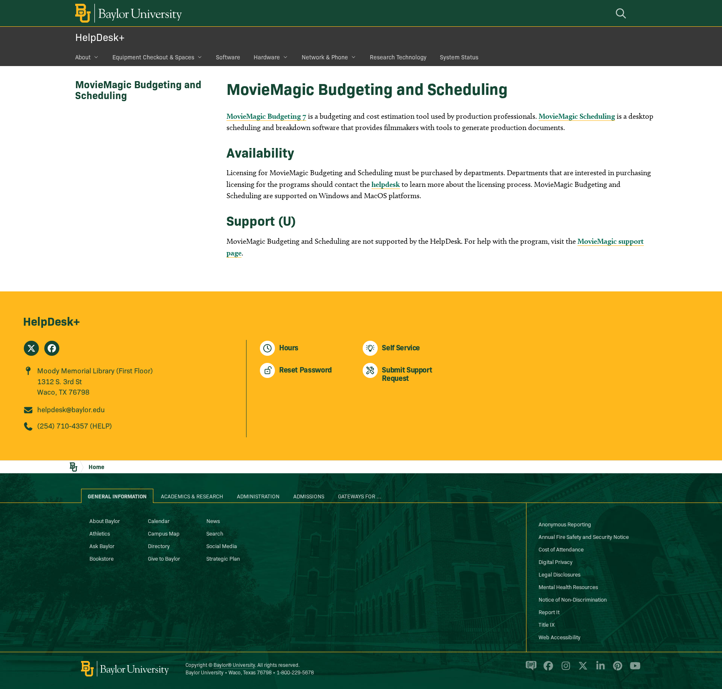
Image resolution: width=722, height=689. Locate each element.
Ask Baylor (101, 545)
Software (228, 57)
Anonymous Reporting (565, 524)
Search (214, 533)
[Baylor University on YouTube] (633, 669)
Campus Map (164, 533)
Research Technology (398, 57)
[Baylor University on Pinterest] (616, 669)
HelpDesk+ (100, 36)
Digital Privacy (555, 561)
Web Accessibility (559, 637)
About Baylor (104, 520)
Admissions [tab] (308, 496)
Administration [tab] (258, 496)
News (213, 520)
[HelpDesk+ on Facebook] (51, 348)
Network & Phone (325, 57)
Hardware (267, 57)
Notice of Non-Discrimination (573, 599)
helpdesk (385, 184)
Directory (159, 545)
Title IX (546, 624)
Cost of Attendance (561, 549)
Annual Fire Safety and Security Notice (584, 536)
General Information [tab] (117, 496)
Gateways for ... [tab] (359, 496)
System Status (459, 57)
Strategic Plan (223, 558)
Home (96, 466)
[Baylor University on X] (581, 669)
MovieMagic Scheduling (577, 116)
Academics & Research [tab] (192, 496)
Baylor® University (234, 664)
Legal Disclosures (559, 574)
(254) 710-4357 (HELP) (74, 425)
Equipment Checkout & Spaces (153, 57)
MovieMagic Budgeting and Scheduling (138, 89)
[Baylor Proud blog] (529, 669)
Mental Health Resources (568, 586)
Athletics (99, 533)
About (83, 57)
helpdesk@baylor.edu (71, 409)
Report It (549, 611)
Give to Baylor (164, 558)
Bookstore (101, 558)
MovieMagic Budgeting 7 (266, 116)
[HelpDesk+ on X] (31, 348)
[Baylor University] (127, 13)
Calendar (159, 520)
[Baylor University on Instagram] (564, 669)
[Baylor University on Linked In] (599, 669)
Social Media (221, 545)
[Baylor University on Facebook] (546, 669)
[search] (622, 13)
